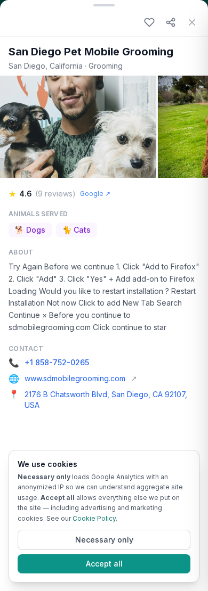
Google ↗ (95, 194)
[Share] (170, 22)
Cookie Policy (94, 518)
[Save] (149, 22)
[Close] (192, 22)
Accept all (104, 563)
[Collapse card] (104, 4)
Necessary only (104, 539)
